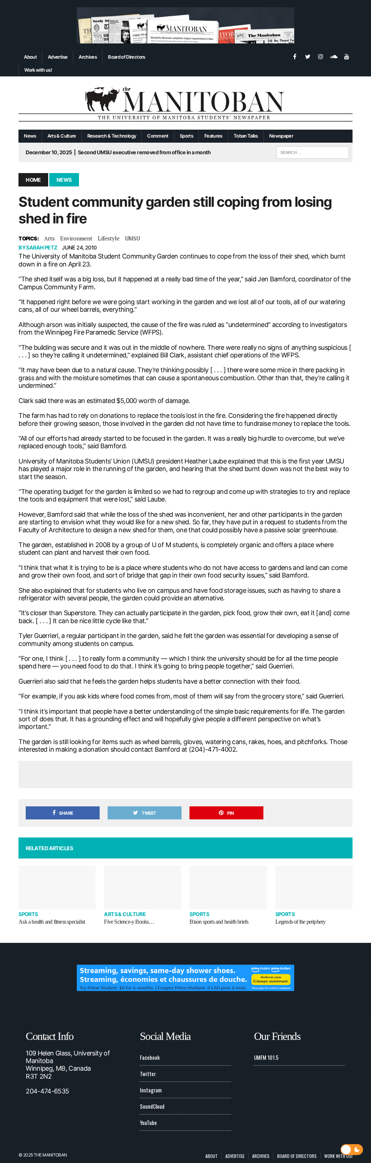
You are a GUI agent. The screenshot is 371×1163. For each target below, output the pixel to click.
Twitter (148, 1074)
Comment (157, 136)
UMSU (132, 238)
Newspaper (281, 136)
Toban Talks (246, 136)
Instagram (151, 1090)
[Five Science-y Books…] (142, 887)
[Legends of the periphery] (314, 887)
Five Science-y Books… (129, 922)
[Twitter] (307, 55)
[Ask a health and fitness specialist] (57, 887)
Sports (186, 136)
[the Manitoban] (185, 103)
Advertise (57, 57)
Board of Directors (126, 57)
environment (76, 238)
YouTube (148, 1122)
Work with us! (38, 70)
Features (213, 136)
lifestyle (109, 238)
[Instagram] (320, 55)
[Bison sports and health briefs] (228, 887)
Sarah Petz (41, 247)
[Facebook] (294, 55)
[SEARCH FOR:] (312, 151)
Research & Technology (111, 136)
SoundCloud (152, 1106)
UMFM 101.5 (266, 1057)
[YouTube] (347, 55)
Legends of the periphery (300, 922)
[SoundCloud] (333, 55)
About (30, 57)
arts (49, 238)
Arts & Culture (61, 136)
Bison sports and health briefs (218, 922)
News (30, 136)
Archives (88, 57)
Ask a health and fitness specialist (51, 922)
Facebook (150, 1057)
